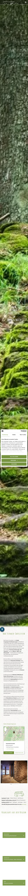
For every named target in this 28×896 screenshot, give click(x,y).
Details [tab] (14, 434)
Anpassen (13, 460)
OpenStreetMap (22, 740)
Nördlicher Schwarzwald (9, 1)
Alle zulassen (14, 456)
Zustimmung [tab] (5, 434)
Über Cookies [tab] (23, 434)
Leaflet (18, 740)
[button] (2, 772)
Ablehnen (14, 464)
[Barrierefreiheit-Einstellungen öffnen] (2, 629)
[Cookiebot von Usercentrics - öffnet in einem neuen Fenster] (21, 431)
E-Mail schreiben (8, 752)
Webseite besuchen (19, 752)
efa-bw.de (24, 804)
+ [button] (5, 728)
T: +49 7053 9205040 (10, 749)
